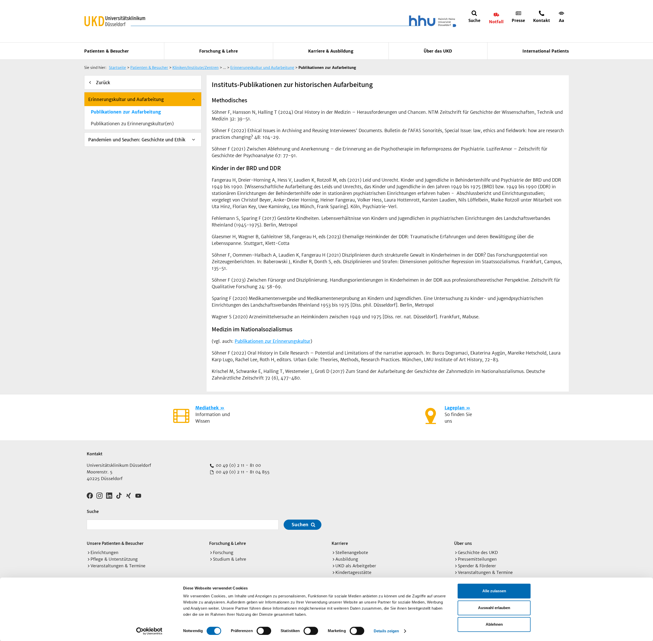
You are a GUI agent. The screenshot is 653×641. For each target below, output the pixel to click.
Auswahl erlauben (494, 608)
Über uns (463, 543)
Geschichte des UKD (478, 552)
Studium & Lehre (229, 559)
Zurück (103, 82)
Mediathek (207, 408)
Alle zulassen (494, 591)
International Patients (545, 51)
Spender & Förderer (477, 565)
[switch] (264, 631)
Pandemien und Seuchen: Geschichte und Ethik (136, 140)
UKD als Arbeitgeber (355, 565)
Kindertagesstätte (353, 572)
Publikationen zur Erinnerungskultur (272, 341)
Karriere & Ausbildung (330, 51)
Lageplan (454, 408)
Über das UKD (438, 51)
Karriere (340, 543)
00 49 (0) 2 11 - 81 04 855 (242, 471)
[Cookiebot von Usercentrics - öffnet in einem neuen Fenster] (149, 631)
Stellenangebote (351, 552)
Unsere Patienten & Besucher (115, 543)
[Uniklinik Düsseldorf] (114, 21)
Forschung (223, 552)
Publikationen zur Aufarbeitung (126, 112)
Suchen (300, 524)
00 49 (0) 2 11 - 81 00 (238, 465)
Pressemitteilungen (477, 559)
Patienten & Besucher (106, 51)
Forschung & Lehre (218, 51)
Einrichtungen (104, 552)
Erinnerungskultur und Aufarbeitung (126, 99)
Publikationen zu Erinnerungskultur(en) (132, 124)
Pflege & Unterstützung (114, 559)
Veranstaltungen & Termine (118, 565)
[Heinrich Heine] (431, 21)
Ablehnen (494, 624)
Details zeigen (386, 631)
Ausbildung (346, 559)
